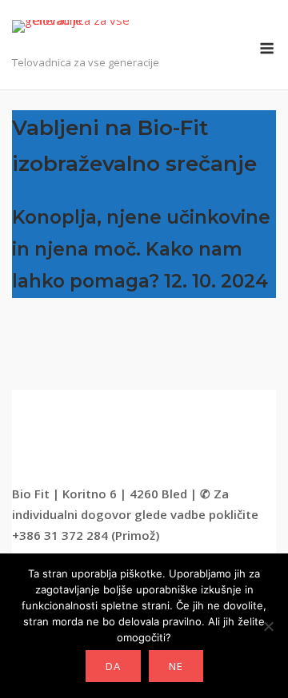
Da (113, 666)
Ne (176, 666)
